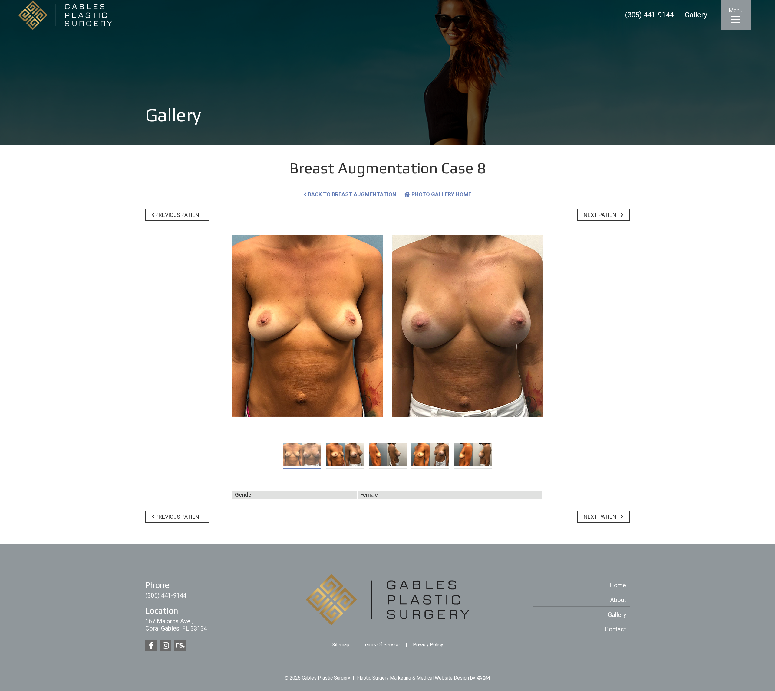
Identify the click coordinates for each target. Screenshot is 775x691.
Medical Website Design (443, 678)
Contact (615, 629)
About (618, 600)
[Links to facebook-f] (151, 645)
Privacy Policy (428, 644)
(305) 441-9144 (649, 15)
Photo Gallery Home (441, 194)
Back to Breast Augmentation (352, 194)
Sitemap (340, 644)
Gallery (696, 15)
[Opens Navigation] (735, 19)
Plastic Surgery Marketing (383, 678)
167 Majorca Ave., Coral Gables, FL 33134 (176, 625)
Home (617, 585)
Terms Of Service (381, 644)
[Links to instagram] (165, 645)
